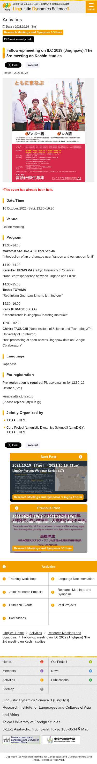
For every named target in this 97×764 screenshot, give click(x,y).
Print (34, 65)
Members (9, 671)
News (55, 671)
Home (7, 662)
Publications (60, 680)
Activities (49, 567)
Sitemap (8, 689)
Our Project (59, 662)
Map (84, 729)
